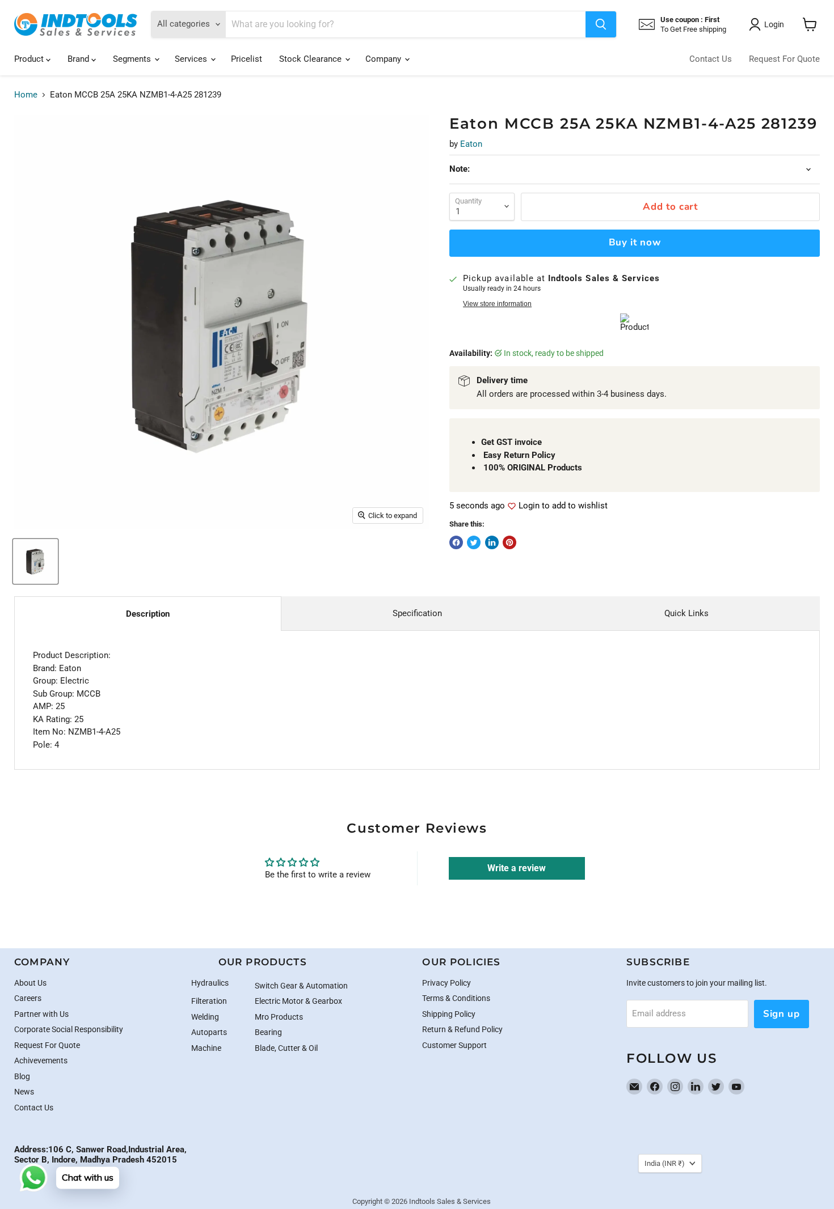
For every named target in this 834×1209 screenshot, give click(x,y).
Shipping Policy (448, 1014)
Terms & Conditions (456, 998)
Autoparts (209, 1032)
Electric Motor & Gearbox (298, 1001)
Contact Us (710, 59)
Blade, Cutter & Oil (286, 1048)
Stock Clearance (311, 59)
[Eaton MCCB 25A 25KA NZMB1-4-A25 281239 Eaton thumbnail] (35, 561)
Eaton (471, 144)
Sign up (781, 1013)
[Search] (601, 24)
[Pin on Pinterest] (509, 542)
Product (30, 59)
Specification (417, 613)
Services (192, 59)
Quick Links (686, 613)
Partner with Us (41, 1014)
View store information (497, 304)
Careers (27, 998)
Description (148, 614)
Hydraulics (210, 982)
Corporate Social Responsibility (68, 1029)
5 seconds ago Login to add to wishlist (528, 506)
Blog (22, 1076)
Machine (206, 1048)
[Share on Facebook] (456, 542)
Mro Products (279, 1016)
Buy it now (635, 242)
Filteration (209, 1001)
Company (384, 59)
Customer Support (454, 1045)
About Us (30, 982)
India (665, 1163)
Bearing (268, 1032)
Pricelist (246, 59)
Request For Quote (784, 59)
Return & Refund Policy (462, 1029)
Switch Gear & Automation (301, 985)
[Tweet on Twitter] (474, 542)
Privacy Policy (446, 982)
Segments (133, 59)
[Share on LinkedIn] (492, 542)
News (24, 1091)
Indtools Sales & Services (450, 1201)
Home (25, 95)
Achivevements (41, 1060)
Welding (205, 1016)
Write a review (516, 868)
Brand (79, 59)
